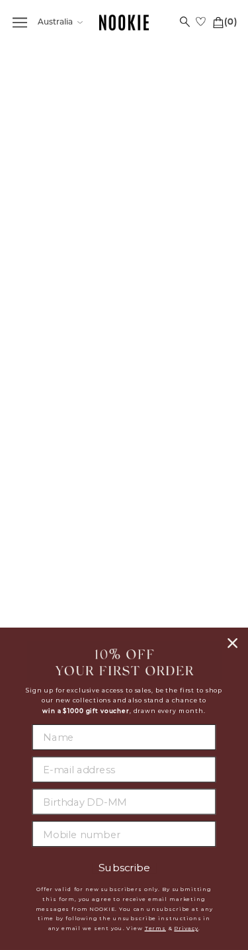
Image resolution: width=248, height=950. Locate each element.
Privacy (186, 928)
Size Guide (68, 416)
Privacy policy (180, 385)
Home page (155, 193)
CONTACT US (69, 504)
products (167, 208)
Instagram (179, 518)
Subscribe (124, 868)
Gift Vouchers (68, 432)
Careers (179, 368)
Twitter (179, 502)
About (179, 336)
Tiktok (179, 551)
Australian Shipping (69, 352)
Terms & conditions (179, 400)
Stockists (179, 352)
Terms (155, 928)
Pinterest (179, 535)
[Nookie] (124, 23)
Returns (69, 399)
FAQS (68, 336)
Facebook (179, 486)
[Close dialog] (232, 643)
